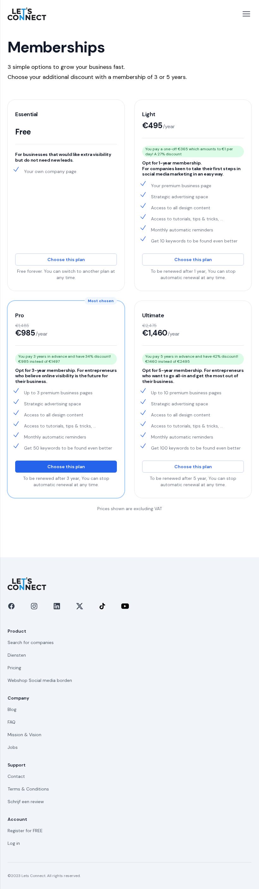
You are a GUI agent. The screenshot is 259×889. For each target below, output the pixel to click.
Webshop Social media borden (40, 680)
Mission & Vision (24, 734)
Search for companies (31, 642)
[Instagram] (34, 606)
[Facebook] (11, 606)
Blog (12, 709)
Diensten (17, 655)
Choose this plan (66, 259)
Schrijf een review (26, 801)
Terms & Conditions (28, 789)
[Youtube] (125, 606)
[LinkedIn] (57, 606)
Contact (16, 776)
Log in (14, 843)
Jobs (13, 747)
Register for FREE (25, 830)
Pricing (14, 668)
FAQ (11, 722)
